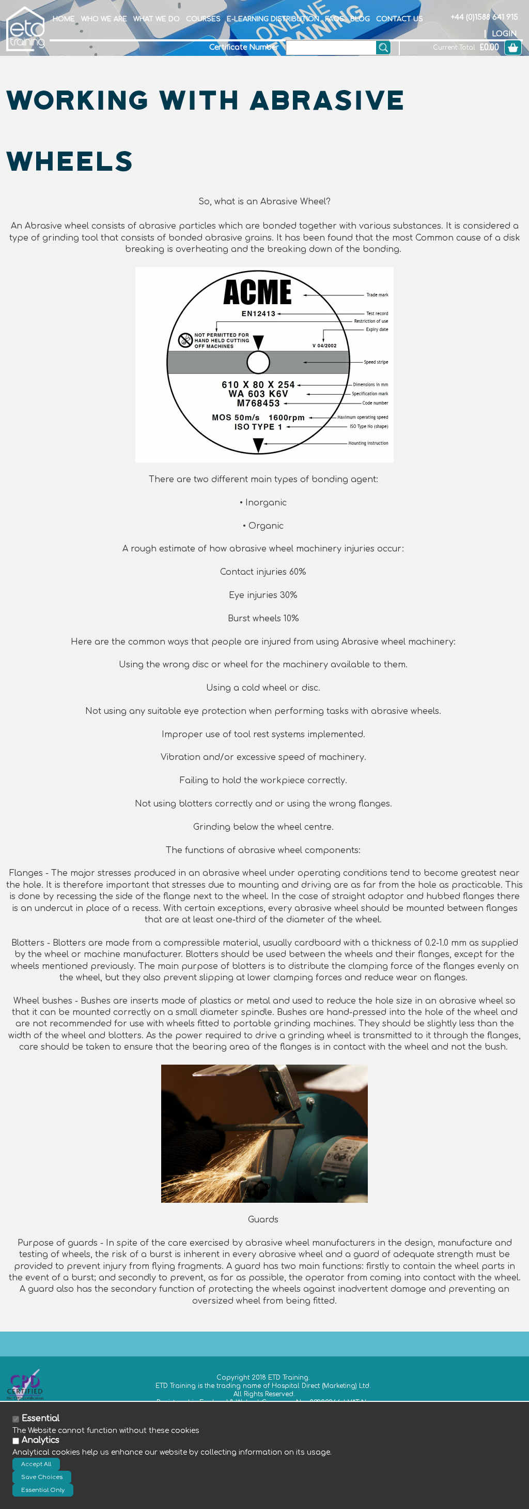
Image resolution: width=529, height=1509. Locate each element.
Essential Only (43, 1490)
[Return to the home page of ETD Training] (25, 28)
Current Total (454, 47)
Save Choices (42, 1477)
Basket (513, 47)
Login (504, 34)
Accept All (36, 1464)
